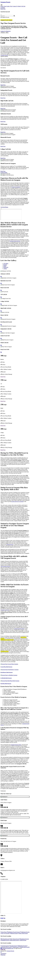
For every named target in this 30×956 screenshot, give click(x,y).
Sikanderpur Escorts (24, 939)
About (4, 6)
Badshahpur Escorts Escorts (14, 932)
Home (2, 6)
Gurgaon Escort (9, 544)
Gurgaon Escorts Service (14, 241)
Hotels (19, 6)
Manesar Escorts (14, 933)
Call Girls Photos (4, 207)
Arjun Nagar (4, 932)
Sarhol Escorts (23, 940)
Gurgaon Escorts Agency (16, 744)
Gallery (8, 6)
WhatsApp (8, 31)
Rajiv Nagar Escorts (14, 939)
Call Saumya (3, 953)
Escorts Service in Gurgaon (17, 501)
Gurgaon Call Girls (5, 610)
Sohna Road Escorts (14, 940)
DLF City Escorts (5, 933)
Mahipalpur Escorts (22, 945)
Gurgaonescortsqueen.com (7, 948)
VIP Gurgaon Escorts (5, 566)
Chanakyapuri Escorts (24, 947)
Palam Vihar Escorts (23, 933)
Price (11, 6)
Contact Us (15, 6)
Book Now (3, 8)
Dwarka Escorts (13, 945)
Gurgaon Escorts (4, 55)
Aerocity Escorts (5, 945)
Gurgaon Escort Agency (19, 628)
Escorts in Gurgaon (16, 186)
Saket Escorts (15, 947)
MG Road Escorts (5, 939)
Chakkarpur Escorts (25, 932)
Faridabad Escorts (5, 940)
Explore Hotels (4, 172)
